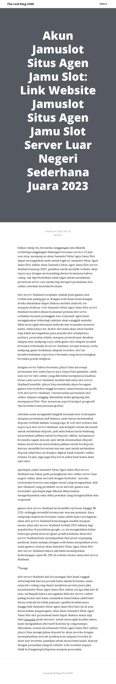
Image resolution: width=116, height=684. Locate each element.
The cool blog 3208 (20, 4)
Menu (103, 4)
